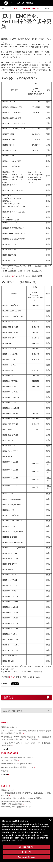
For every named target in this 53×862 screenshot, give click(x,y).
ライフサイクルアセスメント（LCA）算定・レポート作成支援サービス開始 (26, 744)
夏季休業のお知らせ (9, 727)
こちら (12, 276)
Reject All (26, 852)
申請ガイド (5, 771)
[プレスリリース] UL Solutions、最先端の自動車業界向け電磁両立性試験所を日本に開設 (26, 732)
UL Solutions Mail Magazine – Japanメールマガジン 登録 (17, 759)
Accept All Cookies (26, 857)
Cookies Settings (26, 847)
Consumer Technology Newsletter (16, 764)
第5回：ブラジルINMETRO (16, 803)
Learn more (16, 840)
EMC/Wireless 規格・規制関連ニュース (17, 767)
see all (4, 749)
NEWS (47, 8)
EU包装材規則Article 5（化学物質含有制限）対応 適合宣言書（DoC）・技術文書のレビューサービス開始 (26, 738)
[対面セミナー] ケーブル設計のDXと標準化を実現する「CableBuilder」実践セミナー (26, 793)
